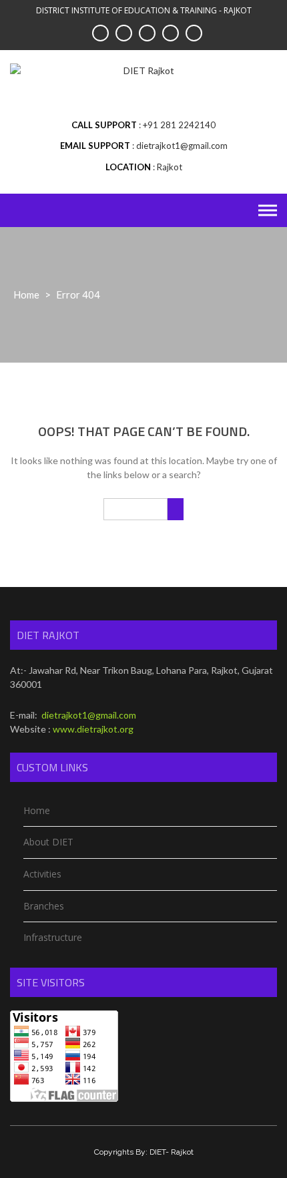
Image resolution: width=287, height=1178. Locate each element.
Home (26, 294)
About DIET (48, 841)
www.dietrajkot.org (93, 729)
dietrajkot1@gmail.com (87, 715)
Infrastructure (52, 937)
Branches (43, 906)
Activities (42, 873)
